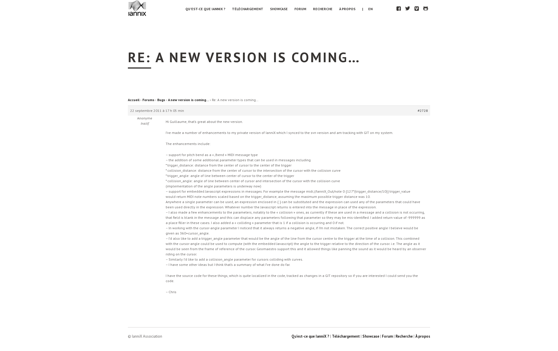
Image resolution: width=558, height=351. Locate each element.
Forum (300, 9)
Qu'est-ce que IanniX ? (310, 336)
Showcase (279, 9)
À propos (347, 9)
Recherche (322, 9)
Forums (148, 100)
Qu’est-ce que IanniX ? (205, 9)
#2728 (423, 110)
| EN (367, 9)
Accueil (134, 100)
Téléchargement (247, 9)
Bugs (161, 100)
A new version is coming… (188, 100)
